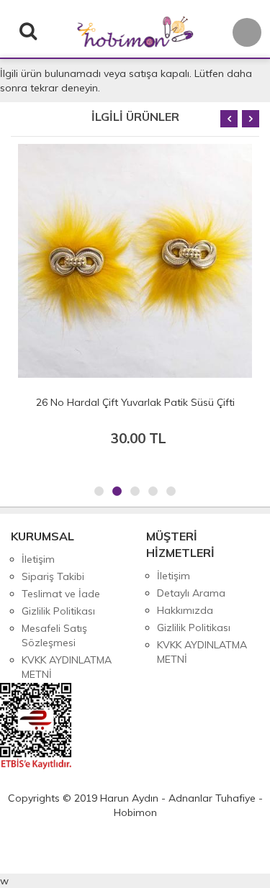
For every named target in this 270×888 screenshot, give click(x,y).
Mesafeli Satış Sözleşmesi (54, 635)
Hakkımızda (185, 610)
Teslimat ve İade (61, 593)
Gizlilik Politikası (58, 610)
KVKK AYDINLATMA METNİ (67, 667)
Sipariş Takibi (53, 576)
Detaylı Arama (191, 592)
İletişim (38, 559)
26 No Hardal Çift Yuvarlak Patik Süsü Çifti (135, 402)
